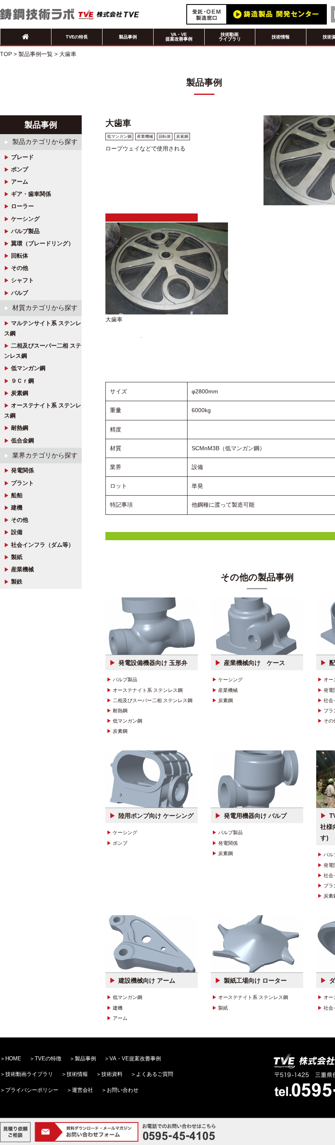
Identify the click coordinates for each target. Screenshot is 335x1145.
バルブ (19, 293)
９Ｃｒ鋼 (22, 380)
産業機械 (22, 569)
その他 (19, 268)
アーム (19, 181)
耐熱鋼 (19, 427)
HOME (13, 1058)
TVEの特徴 (48, 1058)
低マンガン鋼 (28, 368)
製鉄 (16, 581)
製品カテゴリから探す (45, 141)
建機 (16, 507)
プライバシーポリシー (31, 1090)
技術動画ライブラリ (230, 36)
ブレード (22, 157)
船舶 (16, 495)
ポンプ (19, 169)
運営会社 (82, 1090)
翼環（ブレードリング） (42, 243)
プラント (22, 483)
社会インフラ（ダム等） (42, 544)
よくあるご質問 (154, 1074)
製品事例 (128, 36)
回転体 (19, 255)
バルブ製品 (25, 231)
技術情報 (281, 36)
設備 (16, 532)
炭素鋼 (19, 393)
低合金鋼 (22, 440)
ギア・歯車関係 (31, 194)
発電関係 (22, 470)
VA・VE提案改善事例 (178, 36)
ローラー (22, 206)
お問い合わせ (122, 1090)
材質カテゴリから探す (45, 307)
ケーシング (25, 219)
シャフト (22, 280)
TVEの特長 (77, 36)
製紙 (16, 557)
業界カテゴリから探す (45, 455)
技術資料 (112, 1074)
